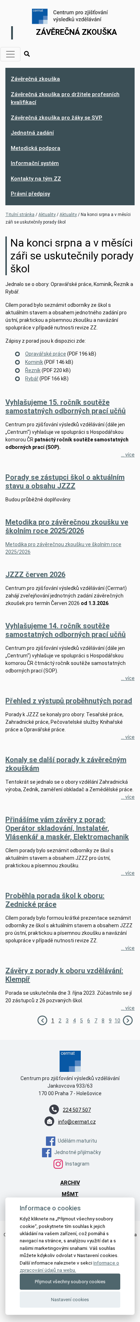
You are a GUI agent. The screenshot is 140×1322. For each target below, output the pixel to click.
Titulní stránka (19, 214)
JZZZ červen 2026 (35, 574)
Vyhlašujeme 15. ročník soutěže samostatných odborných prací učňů (65, 406)
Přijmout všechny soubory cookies (70, 1281)
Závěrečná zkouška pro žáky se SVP (56, 117)
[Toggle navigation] (10, 54)
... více (128, 455)
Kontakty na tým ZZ (36, 178)
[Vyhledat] (27, 54)
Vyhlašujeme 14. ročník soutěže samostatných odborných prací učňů (65, 630)
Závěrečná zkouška (35, 79)
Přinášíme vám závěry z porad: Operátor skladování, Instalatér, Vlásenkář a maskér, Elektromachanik (67, 828)
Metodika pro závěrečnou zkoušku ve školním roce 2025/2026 (66, 526)
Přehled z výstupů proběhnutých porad (68, 701)
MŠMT (70, 1194)
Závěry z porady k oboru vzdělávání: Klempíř (64, 975)
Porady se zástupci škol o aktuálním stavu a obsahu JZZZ (65, 481)
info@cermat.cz (77, 1122)
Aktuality (47, 214)
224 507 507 (77, 1110)
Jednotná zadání (32, 133)
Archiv (70, 1183)
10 (117, 1020)
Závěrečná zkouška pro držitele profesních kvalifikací (65, 98)
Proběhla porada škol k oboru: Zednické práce (54, 900)
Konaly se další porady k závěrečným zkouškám (65, 764)
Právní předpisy (30, 194)
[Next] (128, 1020)
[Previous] (42, 1020)
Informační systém (35, 163)
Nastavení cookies (70, 1299)
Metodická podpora (35, 148)
